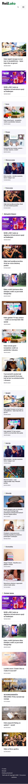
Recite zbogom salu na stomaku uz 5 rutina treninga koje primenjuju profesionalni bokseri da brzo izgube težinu (13, 512)
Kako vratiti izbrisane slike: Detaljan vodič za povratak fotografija (13, 292)
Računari (16, 303)
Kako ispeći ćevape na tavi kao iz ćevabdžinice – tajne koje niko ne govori (13, 61)
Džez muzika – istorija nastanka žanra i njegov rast (13, 177)
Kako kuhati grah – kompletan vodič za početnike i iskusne (12, 121)
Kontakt (4, 771)
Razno (6, 73)
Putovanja (7, 247)
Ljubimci (16, 360)
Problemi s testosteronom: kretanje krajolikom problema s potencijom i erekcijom (13, 534)
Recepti (21, 331)
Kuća (15, 331)
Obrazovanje (8, 680)
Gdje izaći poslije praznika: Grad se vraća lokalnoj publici (13, 205)
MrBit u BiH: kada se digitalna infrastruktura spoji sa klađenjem (14, 89)
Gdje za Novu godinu (11, 749)
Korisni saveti (8, 45)
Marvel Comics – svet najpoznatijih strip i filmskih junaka (12, 481)
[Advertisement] (14, 26)
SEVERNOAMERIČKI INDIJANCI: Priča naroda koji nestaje (14, 697)
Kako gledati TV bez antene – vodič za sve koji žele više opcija (14, 320)
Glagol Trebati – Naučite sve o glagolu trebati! (12, 563)
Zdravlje (6, 654)
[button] (18, 7)
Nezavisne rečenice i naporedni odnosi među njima (13, 584)
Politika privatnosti (7, 773)
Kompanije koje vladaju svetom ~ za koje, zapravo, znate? (13, 149)
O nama (4, 769)
